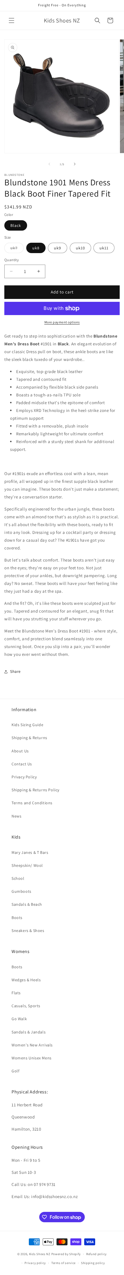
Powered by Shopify (66, 1254)
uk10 (80, 248)
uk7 (17, 249)
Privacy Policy (24, 776)
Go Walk (19, 1018)
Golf (15, 1071)
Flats (16, 992)
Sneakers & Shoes (28, 930)
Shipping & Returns (29, 737)
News (16, 816)
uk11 (103, 248)
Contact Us (22, 763)
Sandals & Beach (27, 904)
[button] (11, 20)
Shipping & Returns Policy (35, 789)
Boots (17, 917)
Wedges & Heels (26, 979)
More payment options (62, 322)
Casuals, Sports (26, 1005)
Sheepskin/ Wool (27, 865)
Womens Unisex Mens (32, 1058)
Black (15, 225)
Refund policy (96, 1254)
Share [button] (15, 671)
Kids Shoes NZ (39, 1254)
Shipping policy (93, 1263)
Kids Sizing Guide (27, 724)
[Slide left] (49, 164)
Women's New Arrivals (32, 1045)
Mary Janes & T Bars (30, 852)
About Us (20, 751)
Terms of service (63, 1263)
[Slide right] (74, 164)
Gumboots (21, 891)
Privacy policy (35, 1263)
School (18, 878)
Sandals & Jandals (29, 1032)
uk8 (36, 248)
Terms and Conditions (32, 802)
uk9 (57, 248)
